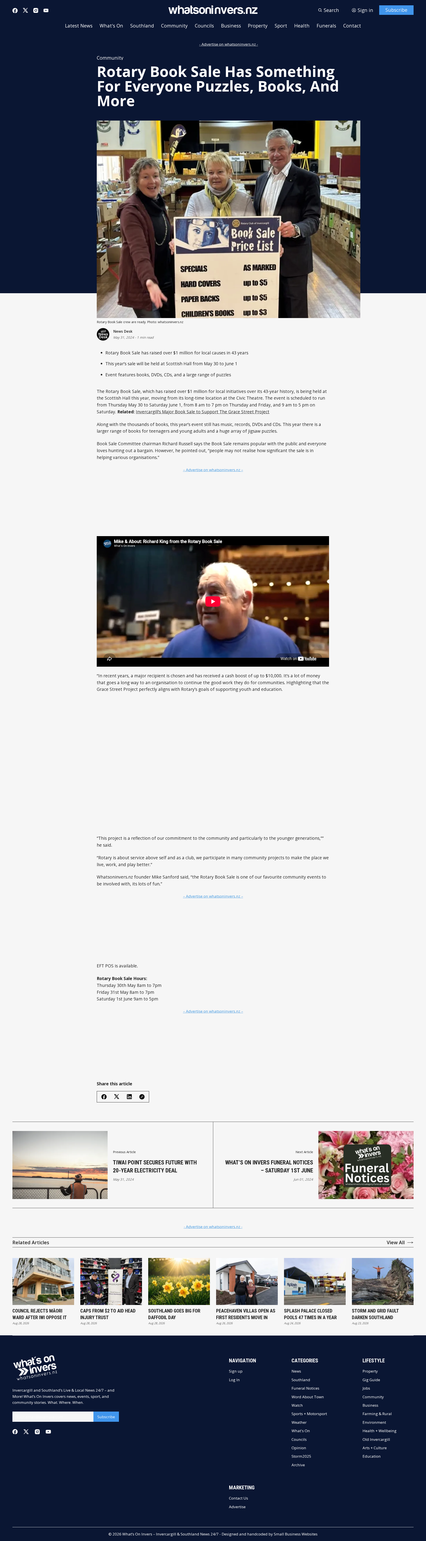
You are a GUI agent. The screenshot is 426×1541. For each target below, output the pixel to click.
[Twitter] (25, 10)
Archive (298, 1465)
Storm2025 (301, 1456)
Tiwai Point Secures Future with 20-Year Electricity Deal (155, 1166)
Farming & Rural (377, 1414)
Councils (204, 25)
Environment (374, 1422)
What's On (111, 25)
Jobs (366, 1388)
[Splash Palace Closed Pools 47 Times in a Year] (315, 1281)
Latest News (79, 25)
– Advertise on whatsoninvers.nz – (213, 469)
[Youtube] (45, 10)
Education (372, 1456)
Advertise (237, 1507)
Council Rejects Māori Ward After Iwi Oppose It (39, 1314)
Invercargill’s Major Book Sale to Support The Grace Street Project (202, 412)
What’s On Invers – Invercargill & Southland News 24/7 (170, 1534)
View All (396, 1242)
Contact (352, 25)
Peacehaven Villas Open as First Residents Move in (245, 1314)
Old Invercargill (376, 1439)
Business (231, 25)
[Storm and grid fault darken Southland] (383, 1281)
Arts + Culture (375, 1448)
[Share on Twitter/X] (116, 1096)
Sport (281, 25)
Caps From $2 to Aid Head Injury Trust (108, 1314)
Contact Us (238, 1498)
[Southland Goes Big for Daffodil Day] (179, 1281)
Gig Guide (371, 1380)
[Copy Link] (142, 1097)
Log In (234, 1380)
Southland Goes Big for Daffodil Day (174, 1314)
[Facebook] (15, 10)
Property (258, 25)
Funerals (326, 25)
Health (302, 25)
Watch (297, 1405)
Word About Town (308, 1397)
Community (174, 25)
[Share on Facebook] (104, 1097)
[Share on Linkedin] (129, 1096)
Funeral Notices (305, 1388)
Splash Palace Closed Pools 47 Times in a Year (310, 1314)
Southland (142, 25)
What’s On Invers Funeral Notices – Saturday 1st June (269, 1166)
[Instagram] (35, 10)
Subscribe (396, 10)
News (296, 1371)
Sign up (236, 1371)
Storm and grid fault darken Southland (375, 1314)
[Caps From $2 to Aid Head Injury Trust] (111, 1281)
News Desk (122, 331)
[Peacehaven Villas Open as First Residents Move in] (247, 1281)
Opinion (299, 1448)
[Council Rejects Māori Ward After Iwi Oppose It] (43, 1281)
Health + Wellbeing (379, 1431)
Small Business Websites (296, 1534)
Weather (299, 1422)
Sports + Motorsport (309, 1414)
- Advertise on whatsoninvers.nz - (228, 44)
